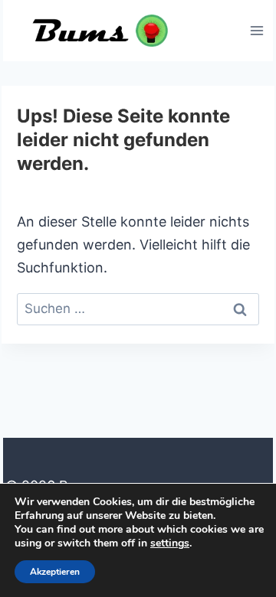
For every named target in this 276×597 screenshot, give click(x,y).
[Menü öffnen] (256, 30)
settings (169, 543)
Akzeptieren (55, 572)
